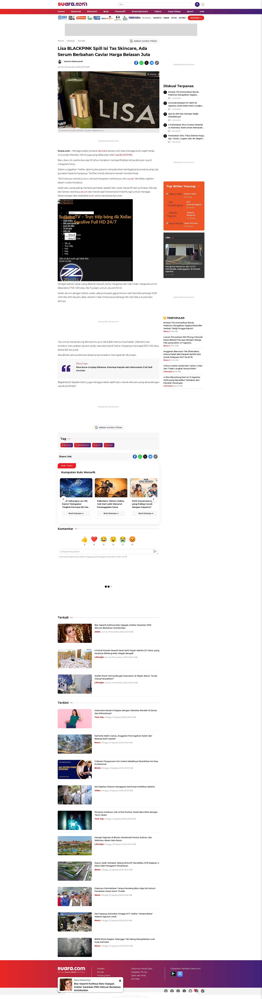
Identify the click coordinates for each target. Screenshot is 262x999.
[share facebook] (136, 62)
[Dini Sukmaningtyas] (175, 205)
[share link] (156, 62)
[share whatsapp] (141, 62)
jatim (174, 18)
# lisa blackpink (82, 445)
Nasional (76, 11)
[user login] (197, 4)
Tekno (157, 11)
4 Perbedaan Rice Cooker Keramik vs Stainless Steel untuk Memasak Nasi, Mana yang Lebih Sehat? (185, 128)
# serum (97, 445)
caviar (130, 178)
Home (61, 11)
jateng (182, 18)
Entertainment (140, 11)
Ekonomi (92, 11)
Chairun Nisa (190, 194)
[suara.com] (72, 5)
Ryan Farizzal (190, 223)
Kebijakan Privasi (139, 972)
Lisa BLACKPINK (123, 155)
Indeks (203, 11)
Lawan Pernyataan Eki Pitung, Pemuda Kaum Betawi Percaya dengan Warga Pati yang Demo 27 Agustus (183, 340)
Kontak (100, 972)
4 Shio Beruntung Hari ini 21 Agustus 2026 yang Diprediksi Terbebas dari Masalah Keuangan (181, 380)
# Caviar (109, 445)
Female (81, 41)
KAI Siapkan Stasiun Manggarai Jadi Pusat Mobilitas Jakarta (125, 786)
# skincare (66, 445)
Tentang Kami (103, 975)
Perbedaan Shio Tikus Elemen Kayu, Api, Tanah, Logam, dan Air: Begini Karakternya (186, 138)
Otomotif (120, 11)
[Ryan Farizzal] (174, 225)
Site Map (135, 979)
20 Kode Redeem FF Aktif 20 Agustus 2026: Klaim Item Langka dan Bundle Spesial (185, 106)
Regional (195, 18)
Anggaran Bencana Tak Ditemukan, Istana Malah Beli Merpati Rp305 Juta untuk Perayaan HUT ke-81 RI (182, 354)
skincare (102, 151)
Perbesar (153, 74)
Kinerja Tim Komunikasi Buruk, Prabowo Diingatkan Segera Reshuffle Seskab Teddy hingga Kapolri (182, 325)
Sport (190, 11)
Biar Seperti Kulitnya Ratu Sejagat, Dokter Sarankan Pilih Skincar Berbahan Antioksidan (97, 987)
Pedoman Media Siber (141, 968)
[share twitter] (146, 62)
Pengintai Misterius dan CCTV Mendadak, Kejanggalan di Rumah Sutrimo (183, 269)
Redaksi (101, 968)
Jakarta (157, 18)
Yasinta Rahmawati (73, 61)
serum (84, 191)
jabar (166, 18)
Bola (106, 11)
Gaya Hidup (174, 11)
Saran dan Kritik (138, 975)
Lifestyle (71, 41)
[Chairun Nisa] (174, 196)
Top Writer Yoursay (181, 186)
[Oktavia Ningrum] (175, 215)
